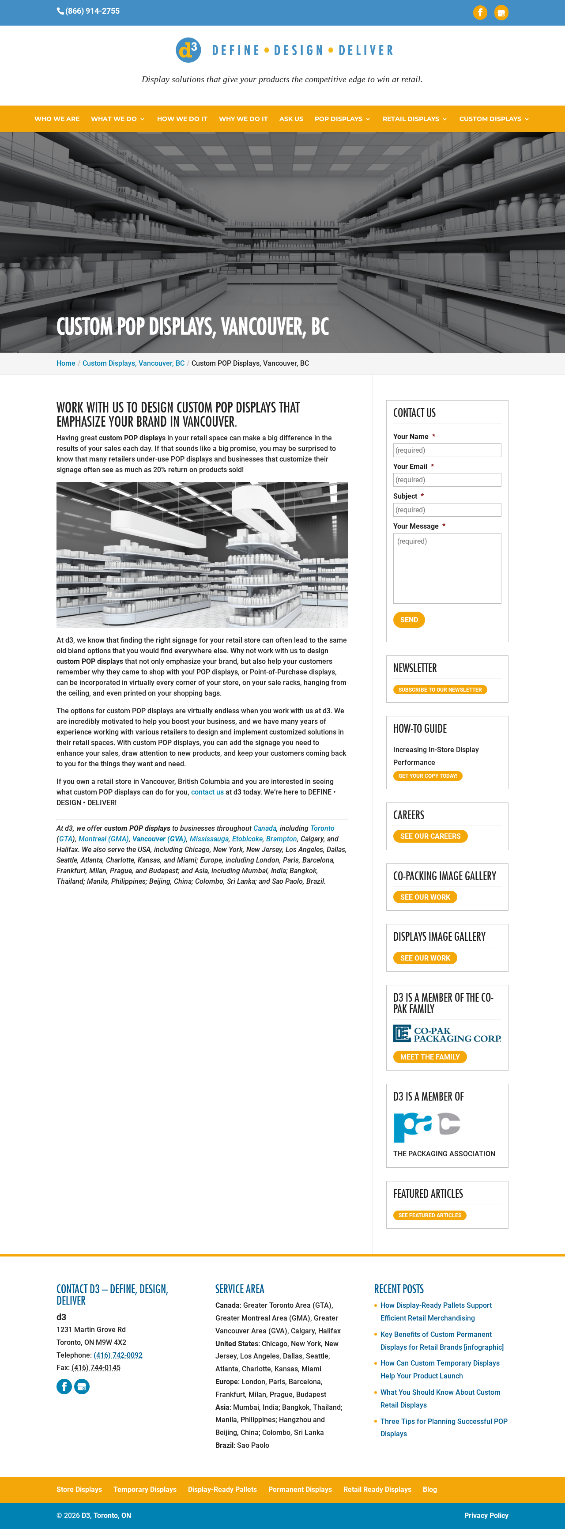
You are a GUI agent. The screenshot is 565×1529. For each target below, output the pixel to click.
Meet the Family (430, 1057)
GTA (65, 839)
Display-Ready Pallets (222, 1489)
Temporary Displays (145, 1489)
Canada (264, 828)
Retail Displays (411, 119)
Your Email (413, 466)
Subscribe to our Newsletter (440, 690)
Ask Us (291, 119)
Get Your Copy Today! (428, 776)
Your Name (414, 436)
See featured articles (430, 1215)
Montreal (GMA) (104, 839)
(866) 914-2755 (92, 10)
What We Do (114, 119)
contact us (207, 792)
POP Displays (338, 119)
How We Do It (182, 119)
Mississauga (209, 839)
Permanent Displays (300, 1489)
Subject (408, 496)
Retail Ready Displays (377, 1489)
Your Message (419, 526)
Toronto (322, 828)
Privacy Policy (486, 1515)
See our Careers (430, 836)
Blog (430, 1489)
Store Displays (79, 1489)
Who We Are (56, 119)
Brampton (281, 839)
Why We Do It (243, 119)
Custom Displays (490, 119)
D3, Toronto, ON (106, 1515)
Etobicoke (247, 839)
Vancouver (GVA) (159, 839)
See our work (425, 897)
